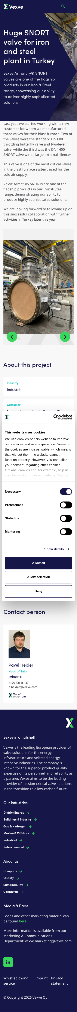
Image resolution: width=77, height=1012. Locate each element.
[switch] (66, 504)
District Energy (13, 812)
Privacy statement (59, 981)
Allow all (38, 563)
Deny (38, 591)
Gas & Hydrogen (14, 826)
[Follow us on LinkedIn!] (8, 962)
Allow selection (38, 577)
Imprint (42, 978)
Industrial (10, 840)
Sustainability (13, 885)
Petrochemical (13, 847)
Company (10, 871)
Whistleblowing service (15, 981)
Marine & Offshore (16, 833)
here (23, 921)
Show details (54, 549)
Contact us (10, 892)
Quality (8, 878)
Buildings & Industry (17, 819)
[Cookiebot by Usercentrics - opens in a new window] (54, 417)
